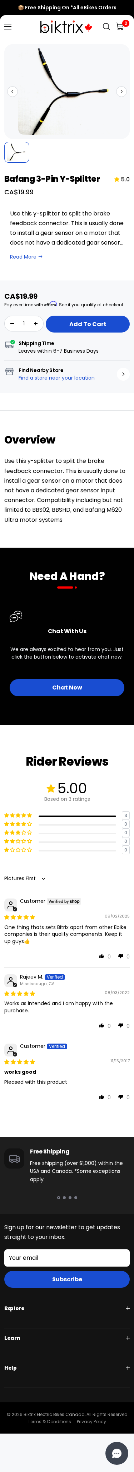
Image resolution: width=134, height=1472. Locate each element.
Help (10, 1367)
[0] (120, 26)
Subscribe (67, 1279)
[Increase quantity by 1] (35, 323)
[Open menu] (7, 26)
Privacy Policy (91, 1421)
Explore (14, 1308)
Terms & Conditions (49, 1421)
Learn (12, 1338)
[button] (12, 91)
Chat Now (67, 687)
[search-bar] (106, 26)
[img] (19, 917)
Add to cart (87, 324)
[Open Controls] (116, 1453)
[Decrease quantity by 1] (12, 323)
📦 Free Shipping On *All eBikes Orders (67, 7)
